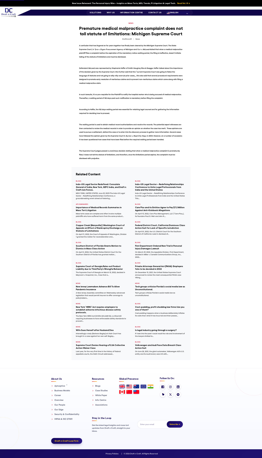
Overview (58, 400)
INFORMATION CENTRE (131, 12)
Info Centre (100, 400)
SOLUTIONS (95, 12)
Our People (59, 405)
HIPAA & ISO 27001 (63, 419)
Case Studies (101, 390)
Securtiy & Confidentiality (66, 414)
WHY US (111, 12)
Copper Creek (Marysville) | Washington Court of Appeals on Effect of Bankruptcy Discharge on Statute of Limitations (100, 228)
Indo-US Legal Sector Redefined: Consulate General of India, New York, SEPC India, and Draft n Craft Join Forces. (101, 187)
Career (57, 395)
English (174, 12)
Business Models (62, 390)
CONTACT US (155, 12)
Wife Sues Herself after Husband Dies (95, 330)
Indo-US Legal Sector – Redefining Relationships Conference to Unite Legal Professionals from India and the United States (159, 187)
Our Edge (58, 409)
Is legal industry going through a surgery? (156, 330)
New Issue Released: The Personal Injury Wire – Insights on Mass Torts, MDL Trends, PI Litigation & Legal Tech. (131, 3)
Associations (101, 405)
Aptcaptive (60, 385)
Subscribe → (174, 424)
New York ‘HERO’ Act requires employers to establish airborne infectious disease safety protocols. (98, 310)
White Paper (101, 395)
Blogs (97, 386)
